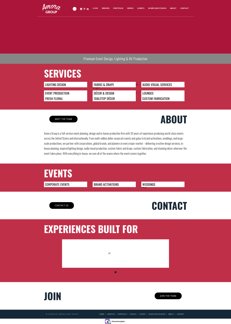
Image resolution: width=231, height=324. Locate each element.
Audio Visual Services (157, 84)
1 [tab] (115, 272)
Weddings (148, 184)
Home (95, 8)
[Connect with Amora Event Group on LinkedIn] (87, 9)
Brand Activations (106, 184)
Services (105, 8)
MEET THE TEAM (63, 119)
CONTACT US (61, 205)
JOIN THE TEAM (168, 295)
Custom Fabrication (156, 98)
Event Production (57, 93)
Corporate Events (57, 184)
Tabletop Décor (104, 98)
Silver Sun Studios (157, 8)
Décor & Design (104, 93)
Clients (140, 8)
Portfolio (118, 8)
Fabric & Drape (104, 84)
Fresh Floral (54, 98)
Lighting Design (55, 84)
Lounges (147, 93)
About (173, 8)
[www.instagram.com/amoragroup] (81, 9)
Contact (184, 8)
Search (74, 9)
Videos (130, 8)
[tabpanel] (115, 253)
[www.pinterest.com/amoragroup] (84, 9)
